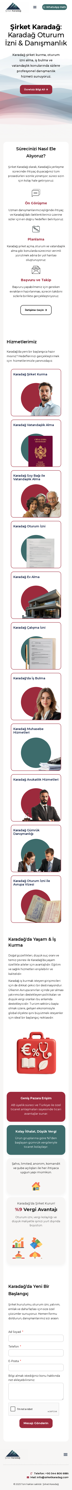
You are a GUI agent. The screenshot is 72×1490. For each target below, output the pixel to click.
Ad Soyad (15, 1331)
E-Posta (13, 1361)
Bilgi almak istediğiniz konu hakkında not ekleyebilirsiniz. (34, 1378)
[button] (34, 7)
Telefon (13, 1346)
